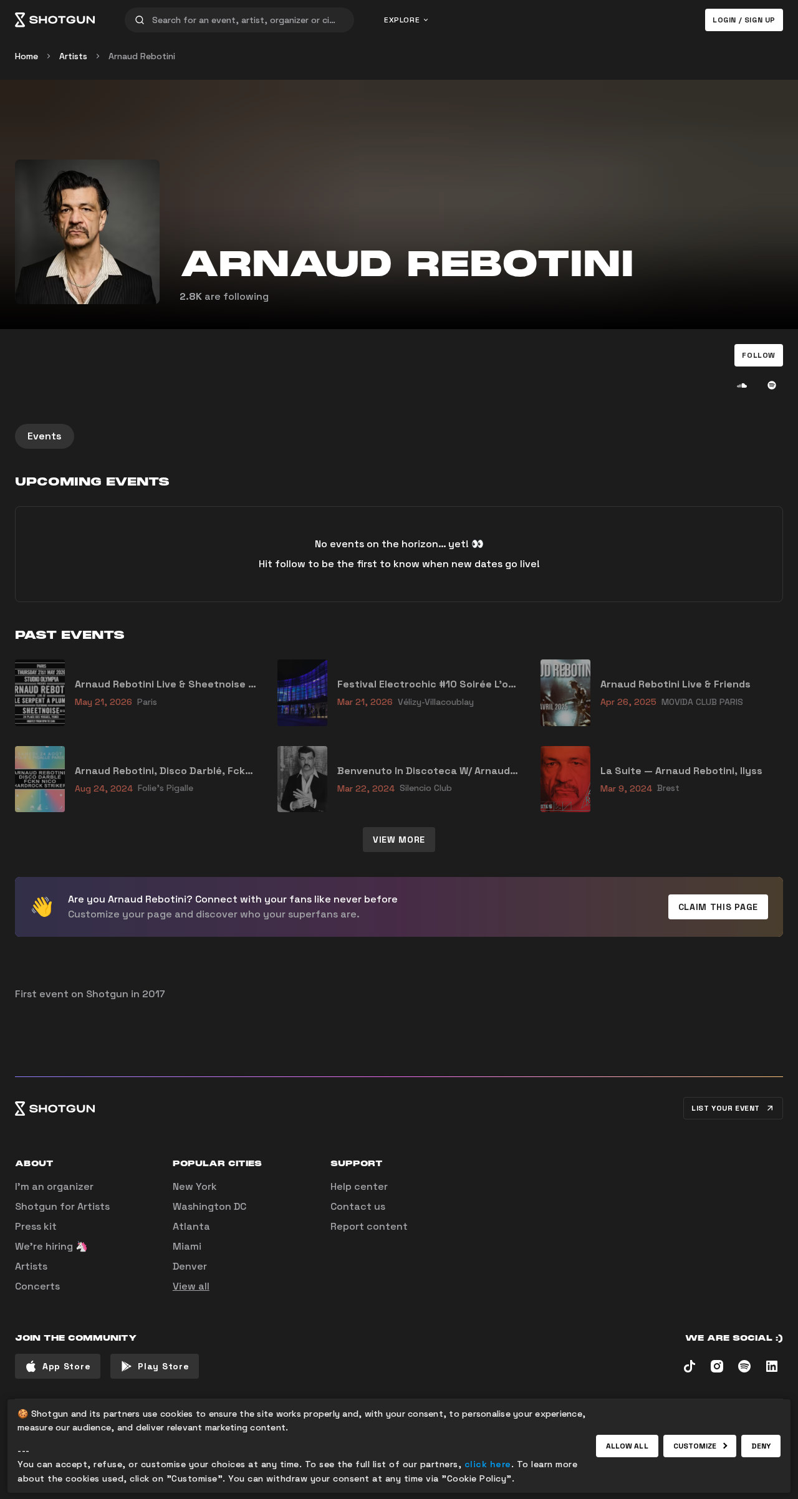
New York (195, 1186)
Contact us (357, 1206)
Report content (369, 1226)
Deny (761, 1446)
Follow (759, 355)
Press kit (36, 1226)
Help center (359, 1186)
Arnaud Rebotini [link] (141, 56)
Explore (402, 20)
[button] (758, 355)
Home (26, 56)
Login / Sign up (744, 20)
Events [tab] (44, 436)
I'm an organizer (54, 1186)
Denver (190, 1266)
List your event (725, 1108)
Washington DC (209, 1206)
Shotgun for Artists (62, 1206)
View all (191, 1286)
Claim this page (718, 906)
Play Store (163, 1366)
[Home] (55, 19)
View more (399, 839)
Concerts (37, 1286)
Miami (187, 1246)
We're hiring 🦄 (51, 1246)
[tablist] (399, 436)
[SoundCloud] (742, 385)
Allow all (627, 1446)
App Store (66, 1366)
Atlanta (191, 1226)
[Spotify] (772, 385)
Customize (695, 1446)
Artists (73, 56)
